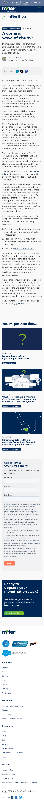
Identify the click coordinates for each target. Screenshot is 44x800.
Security (5, 689)
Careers (5, 676)
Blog (4, 736)
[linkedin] (17, 71)
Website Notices (8, 774)
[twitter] (21, 71)
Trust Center (6, 693)
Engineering (6, 714)
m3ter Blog (16, 16)
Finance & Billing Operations (12, 706)
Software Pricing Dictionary (12, 753)
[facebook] (26, 71)
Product (5, 668)
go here (20, 303)
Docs (4, 732)
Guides (4, 740)
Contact (5, 685)
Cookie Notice (7, 778)
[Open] (40, 9)
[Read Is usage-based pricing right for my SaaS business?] (22, 339)
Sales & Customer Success (12, 719)
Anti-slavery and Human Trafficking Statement (19, 783)
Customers (6, 680)
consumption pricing (24, 248)
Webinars (5, 744)
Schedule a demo (14, 613)
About (4, 672)
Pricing (4, 757)
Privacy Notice (7, 770)
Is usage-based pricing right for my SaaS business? (16, 357)
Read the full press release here (26, 3)
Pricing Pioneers (8, 748)
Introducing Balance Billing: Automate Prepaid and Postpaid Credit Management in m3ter (18, 442)
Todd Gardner (14, 57)
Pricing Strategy (9, 363)
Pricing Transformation (11, 29)
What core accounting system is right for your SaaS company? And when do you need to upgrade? (19, 399)
